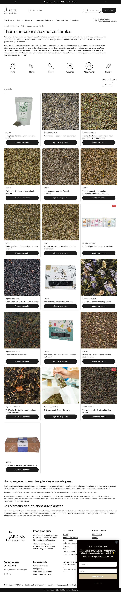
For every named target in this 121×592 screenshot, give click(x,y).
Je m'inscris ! (98, 576)
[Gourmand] (89, 66)
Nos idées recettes (70, 552)
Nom (81, 560)
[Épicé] (51, 66)
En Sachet (107, 84)
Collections (15, 26)
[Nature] (108, 66)
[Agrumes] (70, 66)
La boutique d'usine (70, 555)
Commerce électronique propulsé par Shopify (59, 585)
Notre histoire (68, 540)
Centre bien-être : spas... (42, 574)
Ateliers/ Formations (70, 537)
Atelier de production (71, 543)
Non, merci (98, 583)
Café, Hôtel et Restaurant (42, 571)
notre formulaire (49, 540)
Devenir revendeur (40, 566)
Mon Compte (97, 534)
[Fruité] (12, 66)
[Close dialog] (116, 542)
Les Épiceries (38, 569)
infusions (35, 513)
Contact (95, 537)
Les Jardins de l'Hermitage (32, 585)
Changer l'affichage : (109, 79)
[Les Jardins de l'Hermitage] (10, 10)
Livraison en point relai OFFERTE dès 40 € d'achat (60, 2)
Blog (64, 549)
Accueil (6, 26)
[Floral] (31, 66)
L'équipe (66, 546)
